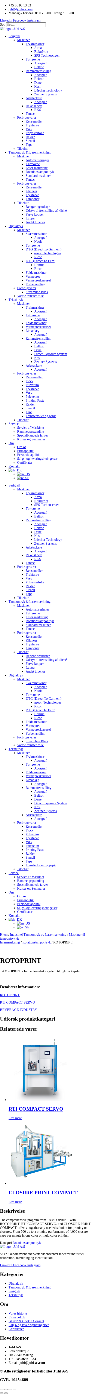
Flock (29, 381)
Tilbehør (22, 148)
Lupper (31, 218)
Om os (21, 447)
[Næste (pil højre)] (6, 1393)
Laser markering (37, 168)
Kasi (37, 86)
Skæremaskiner (36, 234)
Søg (2, 24)
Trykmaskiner (35, 44)
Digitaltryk (16, 226)
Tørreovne (33, 59)
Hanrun (39, 265)
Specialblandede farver (32, 435)
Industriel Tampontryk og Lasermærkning (38, 934)
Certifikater (24, 462)
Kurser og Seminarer (31, 439)
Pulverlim (32, 385)
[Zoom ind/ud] (1, 1389)
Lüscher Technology (48, 90)
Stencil (30, 141)
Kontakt (14, 466)
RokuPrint (41, 51)
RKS (37, 110)
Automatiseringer (37, 160)
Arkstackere (34, 98)
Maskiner (23, 40)
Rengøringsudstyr (38, 206)
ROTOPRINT (10, 995)
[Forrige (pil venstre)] (1, 1393)
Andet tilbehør (35, 222)
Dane (38, 82)
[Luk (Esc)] (14, 1389)
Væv (29, 129)
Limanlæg (32, 331)
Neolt (38, 241)
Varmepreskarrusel (38, 280)
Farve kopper (35, 214)
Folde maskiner (36, 272)
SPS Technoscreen (46, 55)
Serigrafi (14, 36)
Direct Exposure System (50, 354)
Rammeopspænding (30, 431)
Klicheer (31, 191)
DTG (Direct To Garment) (43, 249)
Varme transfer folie (30, 296)
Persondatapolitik (28, 455)
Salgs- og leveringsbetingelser (37, 458)
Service (14, 424)
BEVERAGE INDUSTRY (18, 1010)
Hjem (3, 934)
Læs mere (15, 1118)
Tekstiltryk (16, 299)
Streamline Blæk (37, 292)
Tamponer (32, 199)
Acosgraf (40, 63)
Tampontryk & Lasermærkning (29, 152)
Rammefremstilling (38, 71)
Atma (38, 48)
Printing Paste (35, 400)
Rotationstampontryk (40, 172)
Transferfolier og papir (41, 416)
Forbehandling (35, 284)
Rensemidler (34, 121)
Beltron (39, 67)
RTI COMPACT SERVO (17, 1002)
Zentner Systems (45, 94)
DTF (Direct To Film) (40, 261)
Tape (29, 144)
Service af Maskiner (30, 427)
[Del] (10, 1389)
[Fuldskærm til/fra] (6, 1389)
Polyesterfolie (35, 133)
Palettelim (32, 396)
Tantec (30, 113)
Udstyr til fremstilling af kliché (46, 210)
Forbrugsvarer (26, 117)
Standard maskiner (38, 175)
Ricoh (38, 257)
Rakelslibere (34, 106)
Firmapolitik (25, 451)
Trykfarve (32, 125)
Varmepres (33, 276)
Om (11, 443)
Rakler (30, 137)
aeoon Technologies (47, 253)
